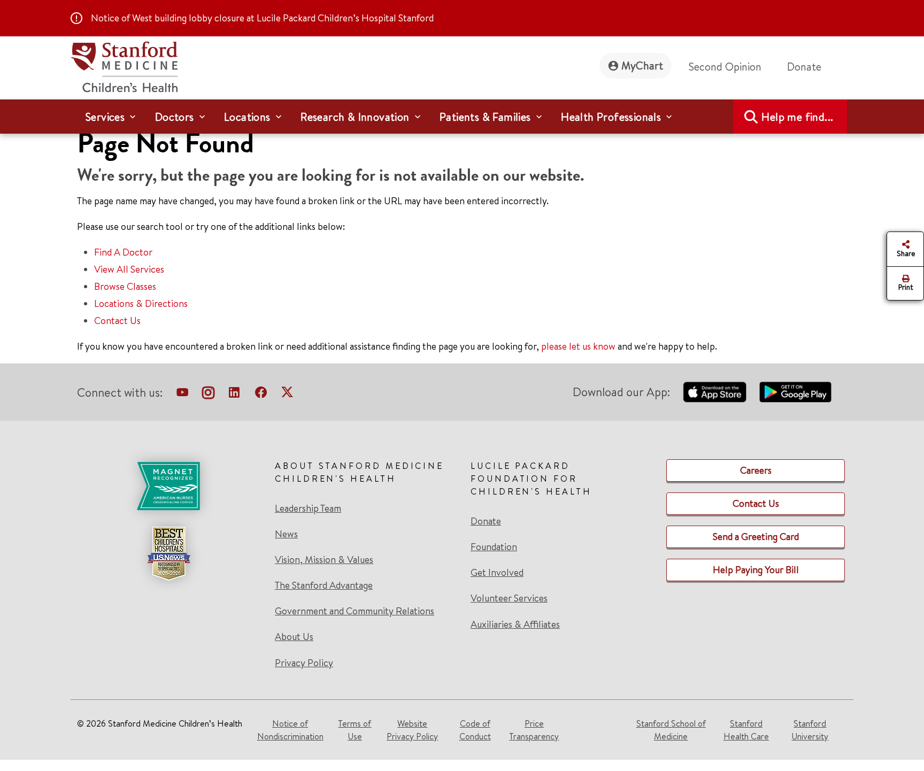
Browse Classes (125, 286)
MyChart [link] (642, 65)
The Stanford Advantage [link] (324, 585)
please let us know (578, 346)
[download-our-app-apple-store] (715, 392)
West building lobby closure (188, 18)
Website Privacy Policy (412, 730)
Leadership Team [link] (308, 508)
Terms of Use (354, 730)
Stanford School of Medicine (671, 730)
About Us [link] (294, 636)
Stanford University (809, 730)
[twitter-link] (287, 395)
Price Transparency (534, 730)
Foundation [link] (494, 547)
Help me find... (797, 117)
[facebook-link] (261, 395)
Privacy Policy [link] (304, 662)
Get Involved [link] (497, 572)
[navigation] (462, 116)
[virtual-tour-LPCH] (182, 395)
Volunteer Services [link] (509, 598)
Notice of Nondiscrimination (290, 730)
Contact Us (117, 320)
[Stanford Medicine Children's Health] (124, 65)
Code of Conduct (475, 730)
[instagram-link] (208, 395)
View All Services (129, 269)
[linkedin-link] (234, 395)
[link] (168, 564)
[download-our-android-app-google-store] (795, 392)
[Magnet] (168, 486)
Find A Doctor (123, 252)
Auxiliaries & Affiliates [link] (515, 624)
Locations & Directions (141, 303)
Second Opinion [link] (725, 66)
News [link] (286, 534)
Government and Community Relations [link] (354, 611)
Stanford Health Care (746, 730)
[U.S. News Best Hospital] (168, 553)
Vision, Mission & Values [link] (324, 559)
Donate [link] (804, 66)
